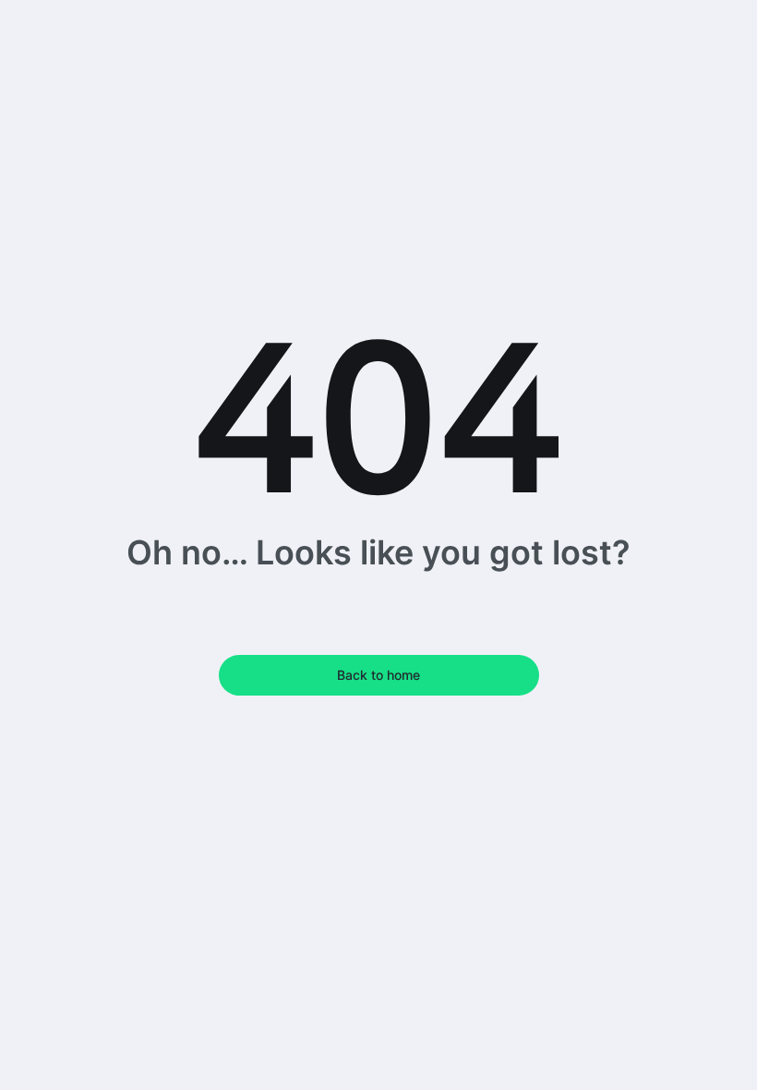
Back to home (378, 675)
